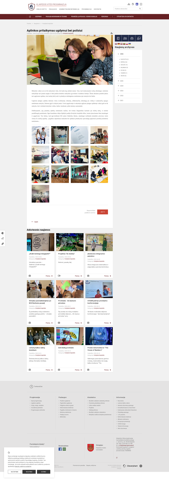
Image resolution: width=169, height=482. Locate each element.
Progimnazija (87, 9)
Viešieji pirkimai (93, 410)
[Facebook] (60, 449)
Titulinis (29, 23)
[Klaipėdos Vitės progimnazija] (31, 7)
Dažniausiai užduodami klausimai (127, 410)
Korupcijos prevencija (124, 421)
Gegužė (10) (124, 64)
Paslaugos (53, 9)
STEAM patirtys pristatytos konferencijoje (97, 302)
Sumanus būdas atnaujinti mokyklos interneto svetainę (114, 467)
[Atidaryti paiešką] (140, 8)
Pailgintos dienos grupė (66, 405)
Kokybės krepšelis (47, 23)
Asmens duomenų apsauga (125, 405)
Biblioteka (63, 417)
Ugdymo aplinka (35, 403)
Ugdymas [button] (38, 16)
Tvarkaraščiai (38, 386)
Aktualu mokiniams (123, 419)
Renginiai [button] (104, 16)
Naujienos (37, 23)
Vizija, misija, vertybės (37, 405)
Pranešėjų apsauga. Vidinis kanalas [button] (84, 16)
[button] (129, 4)
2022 (121, 95)
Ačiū (103, 212)
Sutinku (43, 472)
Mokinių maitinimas (65, 412)
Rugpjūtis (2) (125, 59)
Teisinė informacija (123, 426)
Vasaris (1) (124, 73)
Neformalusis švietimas (66, 407)
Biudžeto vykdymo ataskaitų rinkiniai (99, 401)
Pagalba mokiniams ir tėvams (68, 410)
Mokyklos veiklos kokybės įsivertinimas (100, 414)
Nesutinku (29, 472)
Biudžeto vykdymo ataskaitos (97, 412)
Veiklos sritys (41, 9)
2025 (121, 81)
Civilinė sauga (121, 424)
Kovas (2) (123, 70)
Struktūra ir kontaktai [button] (125, 16)
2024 (121, 86)
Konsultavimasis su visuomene (126, 407)
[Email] (64, 449)
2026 (121, 54)
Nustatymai (14, 472)
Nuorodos (121, 401)
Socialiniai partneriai (37, 407)
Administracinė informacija (69, 9)
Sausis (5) (123, 75)
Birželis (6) (124, 62)
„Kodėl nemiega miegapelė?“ (39, 254)
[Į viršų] (140, 466)
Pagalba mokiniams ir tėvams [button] (56, 16)
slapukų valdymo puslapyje (23, 466)
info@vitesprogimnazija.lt (126, 445)
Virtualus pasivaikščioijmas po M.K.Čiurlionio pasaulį (40, 302)
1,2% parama (121, 414)
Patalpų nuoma (64, 414)
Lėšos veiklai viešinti (94, 405)
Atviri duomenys (122, 428)
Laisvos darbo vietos (124, 403)
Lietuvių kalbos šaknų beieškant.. (37, 349)
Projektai (91, 407)
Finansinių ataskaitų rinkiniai (97, 403)
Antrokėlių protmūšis (66, 348)
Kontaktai (97, 9)
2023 (121, 91)
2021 (121, 100)
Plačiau (48, 276)
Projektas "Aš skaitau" (66, 254)
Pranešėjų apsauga (123, 412)
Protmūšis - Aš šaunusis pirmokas (67, 302)
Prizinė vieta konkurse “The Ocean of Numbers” (98, 349)
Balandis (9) (124, 67)
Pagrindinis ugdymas (66, 403)
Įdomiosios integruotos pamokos (96, 255)
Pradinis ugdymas (65, 401)
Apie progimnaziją (36, 401)
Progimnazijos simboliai (38, 410)
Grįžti (36, 222)
